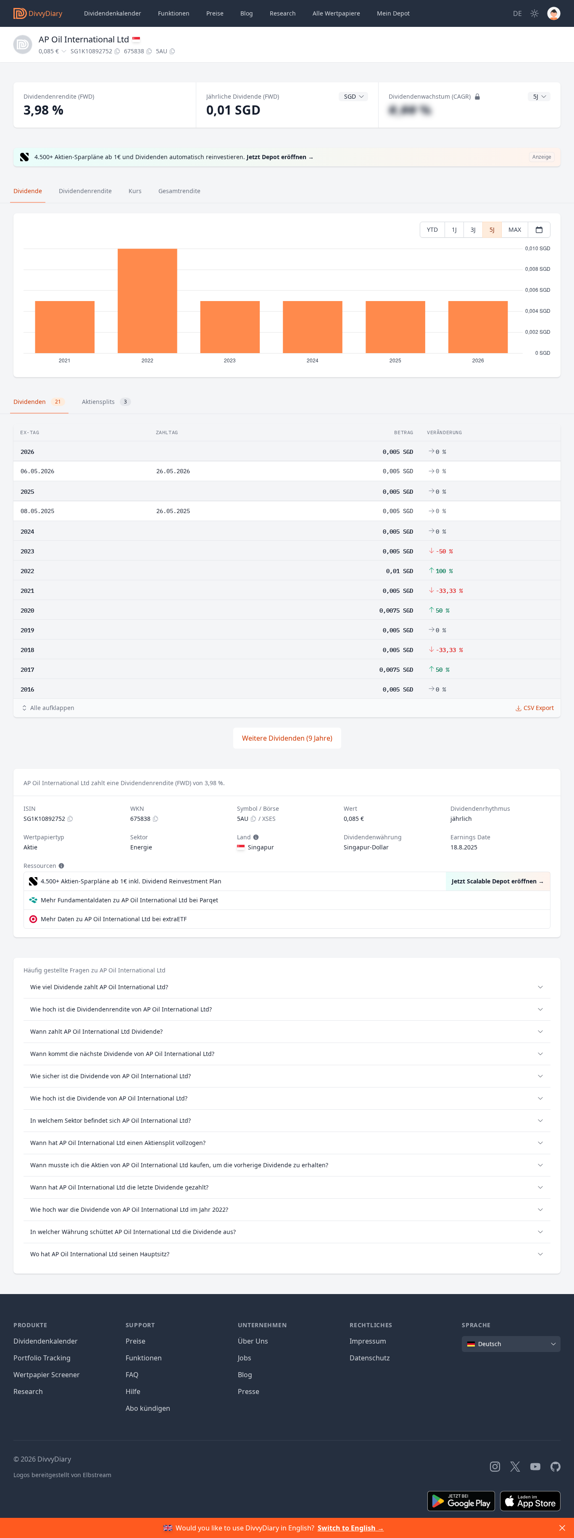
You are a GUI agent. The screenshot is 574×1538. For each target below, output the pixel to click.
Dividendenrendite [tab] (85, 191)
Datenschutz (370, 1357)
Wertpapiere (336, 13)
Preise (215, 13)
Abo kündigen (148, 1408)
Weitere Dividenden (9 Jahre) (287, 738)
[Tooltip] (255, 837)
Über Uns (253, 1341)
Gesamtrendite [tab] (179, 191)
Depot (393, 13)
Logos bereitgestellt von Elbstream (62, 1475)
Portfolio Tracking (42, 1357)
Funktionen (174, 13)
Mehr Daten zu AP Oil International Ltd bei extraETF (114, 919)
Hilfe (133, 1391)
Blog (245, 1374)
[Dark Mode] (534, 13)
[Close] (562, 1528)
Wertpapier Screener (46, 1374)
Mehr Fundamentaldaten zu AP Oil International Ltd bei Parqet (129, 900)
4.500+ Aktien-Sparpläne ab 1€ (131, 881)
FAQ (132, 1374)
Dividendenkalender (112, 13)
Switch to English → (351, 1528)
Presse (248, 1391)
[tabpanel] (287, 295)
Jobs (244, 1357)
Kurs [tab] (135, 191)
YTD (432, 229)
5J (492, 229)
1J (454, 229)
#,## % (410, 109)
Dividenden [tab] (37, 402)
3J (473, 229)
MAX (514, 229)
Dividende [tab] (27, 191)
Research (28, 1391)
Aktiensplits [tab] (104, 402)
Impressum (368, 1341)
